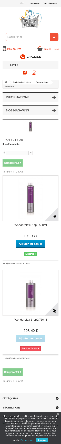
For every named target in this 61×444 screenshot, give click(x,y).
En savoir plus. (27, 440)
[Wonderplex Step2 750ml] (30, 293)
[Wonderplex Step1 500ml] (30, 198)
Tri (4, 152)
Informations (17, 97)
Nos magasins (17, 110)
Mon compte (14, 49)
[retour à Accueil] (6, 82)
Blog (22, 3)
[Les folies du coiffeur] (30, 18)
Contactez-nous (50, 3)
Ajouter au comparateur (17, 263)
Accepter (42, 440)
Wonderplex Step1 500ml (30, 225)
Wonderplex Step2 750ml (30, 319)
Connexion (34, 3)
